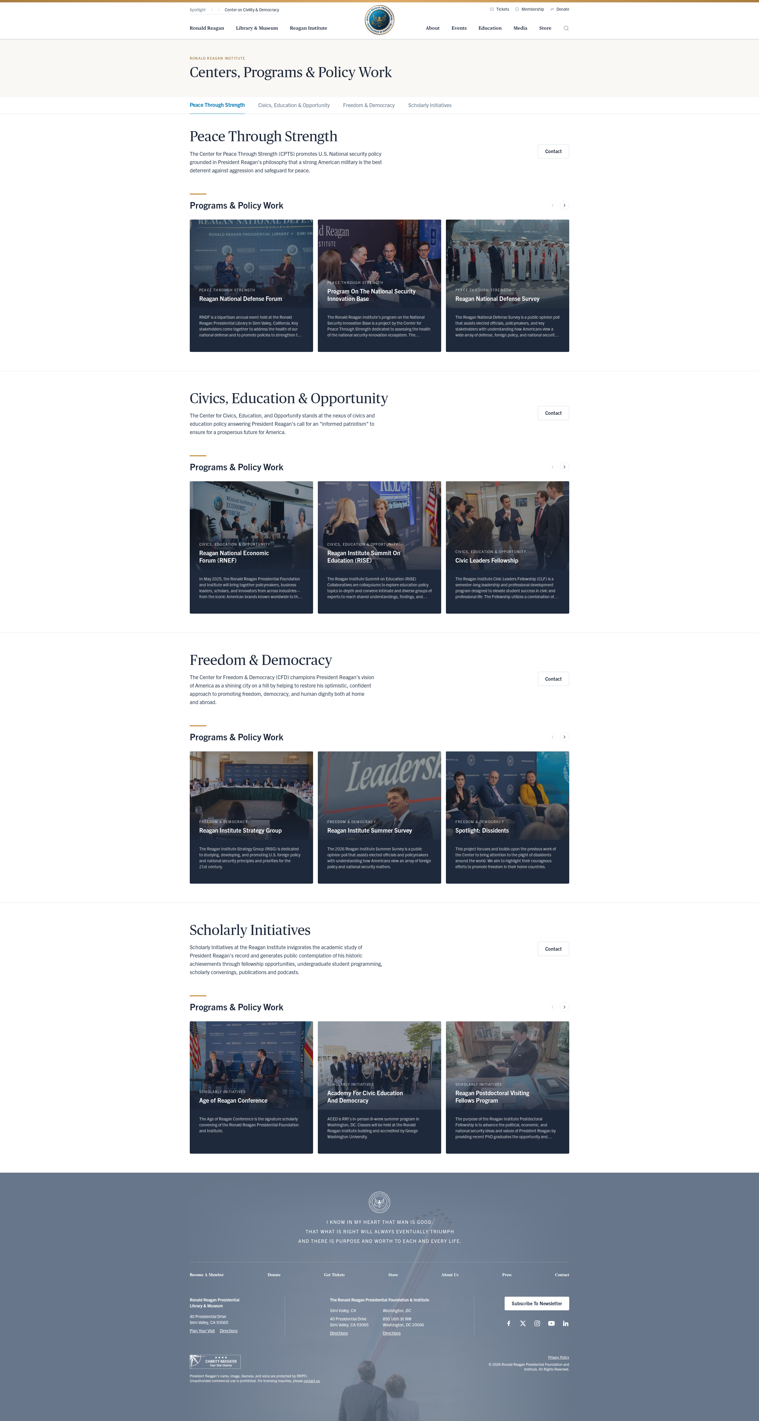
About (433, 28)
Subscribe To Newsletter (537, 1303)
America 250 (236, 9)
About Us (449, 1274)
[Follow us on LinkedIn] (565, 1323)
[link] (217, 105)
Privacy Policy (558, 1357)
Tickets (502, 9)
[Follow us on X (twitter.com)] (523, 1323)
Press (506, 1274)
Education (490, 28)
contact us (312, 1380)
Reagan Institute (308, 28)
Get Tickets (334, 1274)
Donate (563, 9)
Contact (553, 151)
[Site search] (566, 28)
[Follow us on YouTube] (551, 1323)
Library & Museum (257, 28)
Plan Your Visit (202, 1330)
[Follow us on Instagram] (537, 1323)
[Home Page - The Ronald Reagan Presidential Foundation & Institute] (379, 20)
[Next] (218, 9)
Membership (533, 9)
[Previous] (211, 9)
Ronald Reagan (207, 28)
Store (545, 28)
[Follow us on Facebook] (508, 1323)
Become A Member (207, 1274)
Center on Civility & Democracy (252, 9)
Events (459, 28)
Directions (228, 1330)
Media (520, 28)
